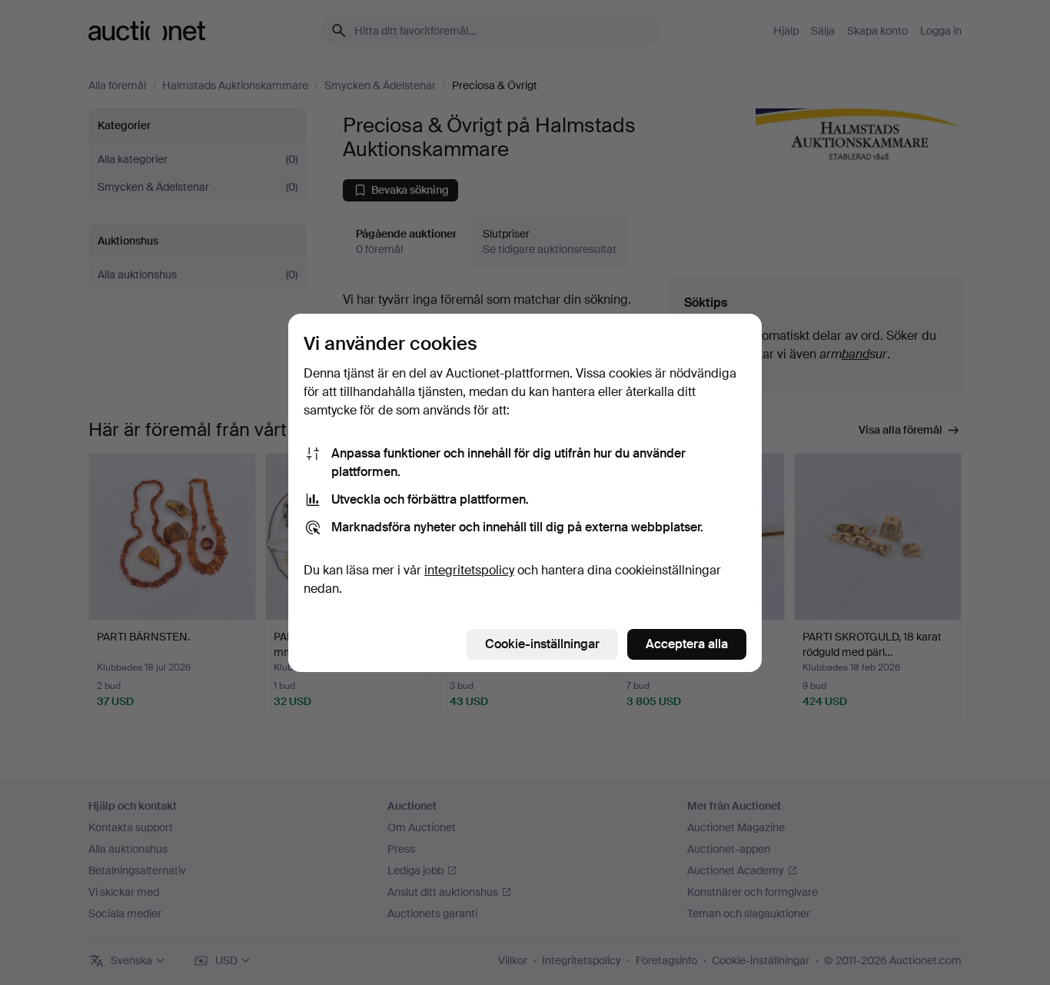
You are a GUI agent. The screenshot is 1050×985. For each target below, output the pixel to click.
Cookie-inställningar (542, 644)
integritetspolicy (469, 570)
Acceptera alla (687, 644)
